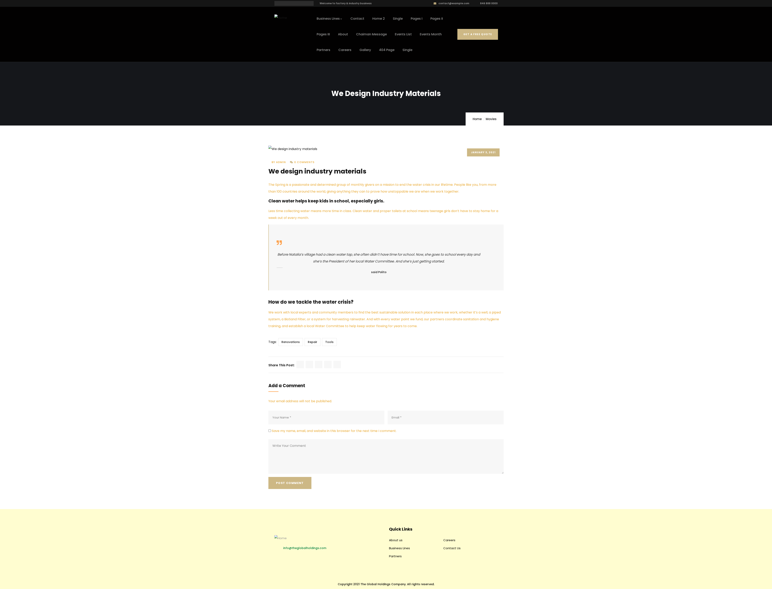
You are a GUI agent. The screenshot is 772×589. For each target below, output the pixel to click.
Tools (329, 342)
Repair (312, 342)
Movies (491, 119)
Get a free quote (477, 34)
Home (477, 119)
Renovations (290, 342)
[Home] (280, 17)
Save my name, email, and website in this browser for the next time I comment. (334, 431)
